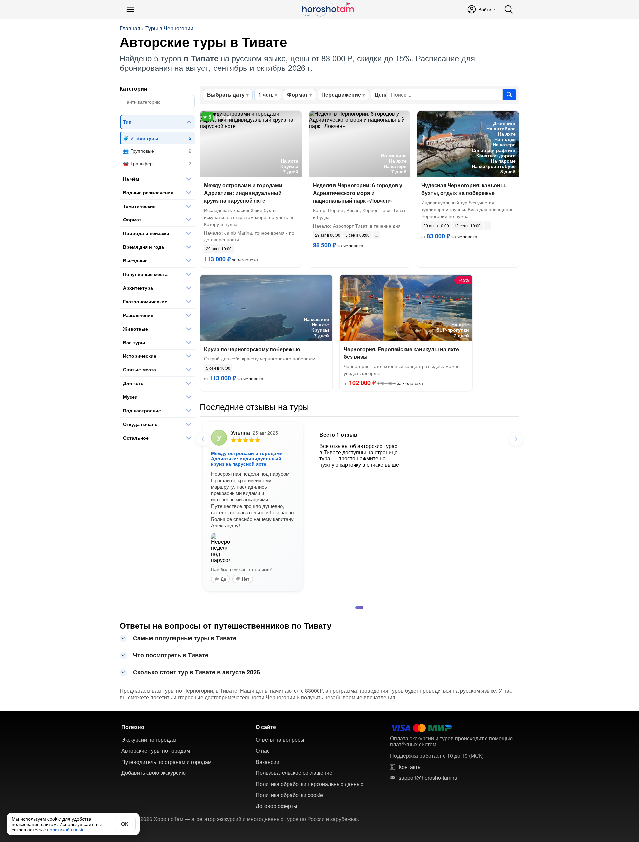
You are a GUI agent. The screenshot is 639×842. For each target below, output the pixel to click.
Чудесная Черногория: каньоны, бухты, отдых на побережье (463, 189)
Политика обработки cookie (289, 795)
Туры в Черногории (169, 28)
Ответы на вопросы (280, 740)
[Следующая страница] (516, 439)
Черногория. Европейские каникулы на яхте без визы (401, 352)
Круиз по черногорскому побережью (252, 349)
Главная (130, 28)
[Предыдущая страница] (203, 439)
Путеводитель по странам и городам (166, 762)
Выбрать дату (226, 94)
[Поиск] (509, 9)
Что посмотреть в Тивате (170, 655)
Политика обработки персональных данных (309, 784)
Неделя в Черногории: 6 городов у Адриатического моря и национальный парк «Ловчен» (358, 192)
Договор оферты (276, 806)
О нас (263, 751)
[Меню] (130, 9)
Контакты (410, 767)
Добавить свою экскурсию (153, 773)
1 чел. (265, 94)
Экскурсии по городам (148, 740)
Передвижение (341, 94)
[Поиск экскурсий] (509, 94)
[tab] (359, 607)
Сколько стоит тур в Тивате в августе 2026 (196, 672)
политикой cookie (66, 829)
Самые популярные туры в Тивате (184, 638)
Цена (381, 94)
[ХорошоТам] (328, 9)
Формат (297, 94)
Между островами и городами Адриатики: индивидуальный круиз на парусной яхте (243, 192)
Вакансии (267, 762)
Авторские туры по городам (155, 751)
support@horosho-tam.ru (428, 778)
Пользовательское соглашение (294, 773)
